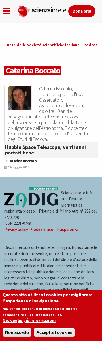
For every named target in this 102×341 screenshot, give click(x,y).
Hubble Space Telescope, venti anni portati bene (45, 150)
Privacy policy (16, 229)
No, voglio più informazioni (29, 320)
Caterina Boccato (22, 161)
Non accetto (17, 332)
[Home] (43, 10)
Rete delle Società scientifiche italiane (43, 44)
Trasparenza (67, 229)
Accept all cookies (54, 332)
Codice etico (42, 229)
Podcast (91, 44)
